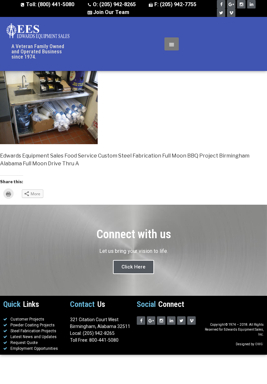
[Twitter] (221, 12)
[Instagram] (241, 4)
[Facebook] (221, 4)
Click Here (133, 267)
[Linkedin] (251, 4)
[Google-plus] (231, 4)
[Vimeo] (231, 12)
